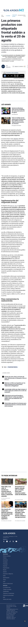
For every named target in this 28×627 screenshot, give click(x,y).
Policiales (5, 564)
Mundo (4, 569)
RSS (4, 597)
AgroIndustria (6, 577)
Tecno (4, 579)
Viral (4, 581)
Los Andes (2, 16)
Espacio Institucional (8, 583)
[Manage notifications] (25, 621)
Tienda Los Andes (7, 589)
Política (5, 558)
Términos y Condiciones (8, 593)
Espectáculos (6, 567)
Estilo (4, 575)
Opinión (5, 571)
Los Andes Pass (6, 587)
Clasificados (6, 591)
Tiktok (10, 541)
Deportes (5, 566)
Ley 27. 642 (13, 206)
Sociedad (8, 15)
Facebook (4, 541)
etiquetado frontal (12, 367)
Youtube (16, 541)
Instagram (7, 541)
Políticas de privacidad (8, 595)
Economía (5, 560)
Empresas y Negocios (8, 573)
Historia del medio (7, 599)
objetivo (16, 139)
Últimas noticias (6, 556)
